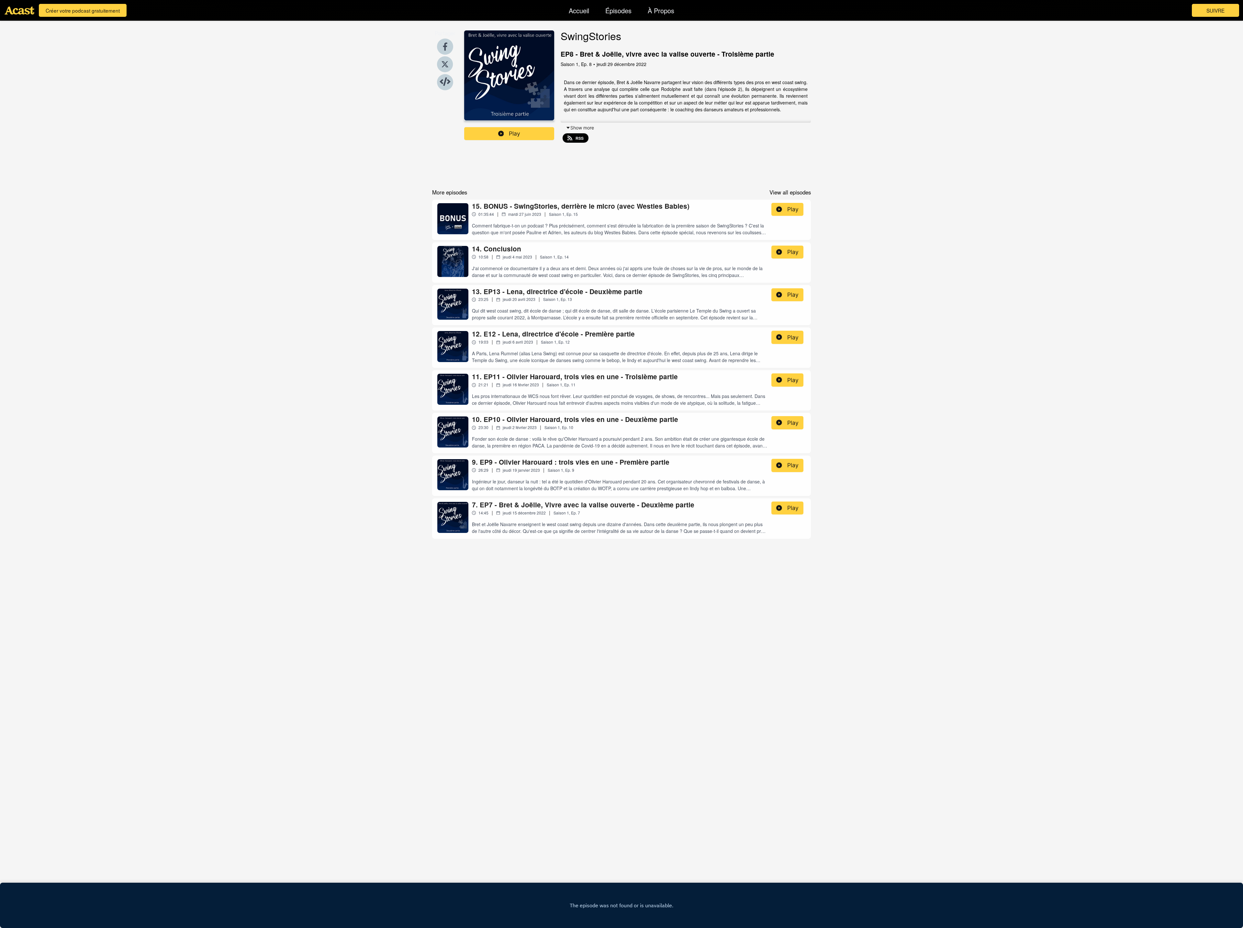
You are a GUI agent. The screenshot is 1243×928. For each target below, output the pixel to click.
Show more (582, 127)
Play (514, 133)
